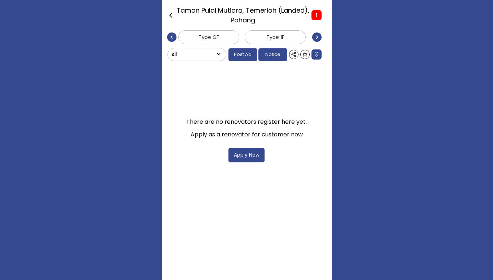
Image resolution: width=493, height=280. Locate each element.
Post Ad (243, 54)
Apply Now (246, 155)
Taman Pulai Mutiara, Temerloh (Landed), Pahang (242, 15)
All (174, 54)
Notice (272, 54)
